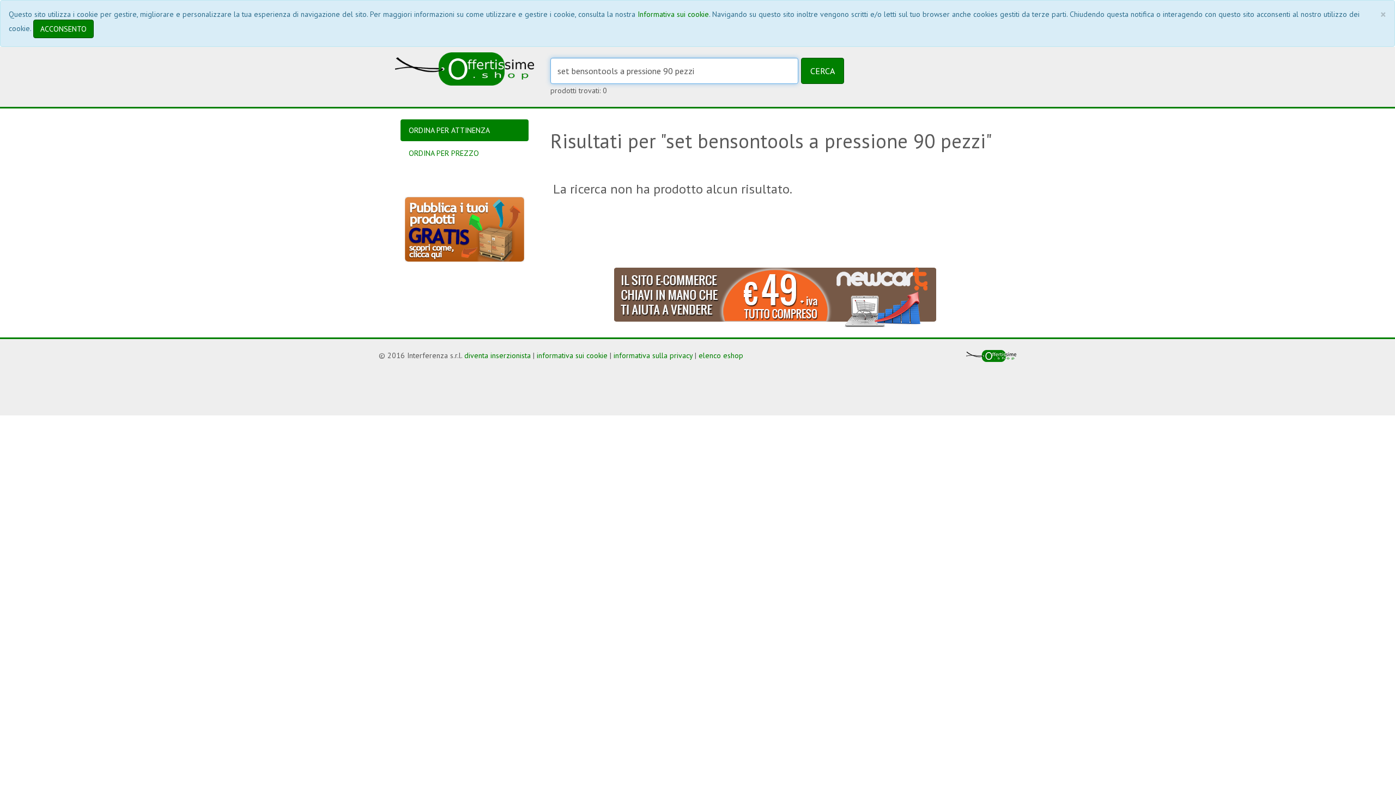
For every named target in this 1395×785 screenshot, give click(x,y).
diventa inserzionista (497, 355)
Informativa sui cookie (673, 14)
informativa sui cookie (572, 355)
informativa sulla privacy (653, 355)
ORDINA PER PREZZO (444, 153)
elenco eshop (721, 355)
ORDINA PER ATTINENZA (449, 130)
